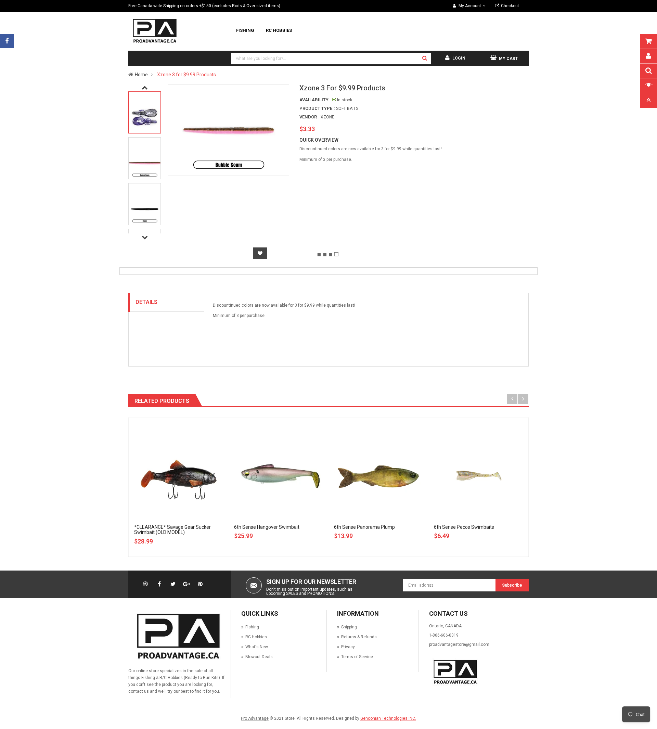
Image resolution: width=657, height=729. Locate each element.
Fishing (252, 627)
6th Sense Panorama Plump (364, 527)
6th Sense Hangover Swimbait (266, 527)
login (458, 58)
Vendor (308, 116)
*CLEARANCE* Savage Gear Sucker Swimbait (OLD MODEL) (172, 529)
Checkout (510, 5)
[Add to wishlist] (260, 253)
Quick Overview (318, 140)
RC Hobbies (256, 637)
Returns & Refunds (359, 637)
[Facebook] (7, 41)
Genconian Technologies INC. (388, 718)
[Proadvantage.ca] (177, 636)
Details (146, 302)
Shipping (349, 627)
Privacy (348, 646)
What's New (256, 646)
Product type (315, 108)
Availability (313, 99)
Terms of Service (357, 656)
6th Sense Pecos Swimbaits (464, 527)
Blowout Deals (259, 656)
